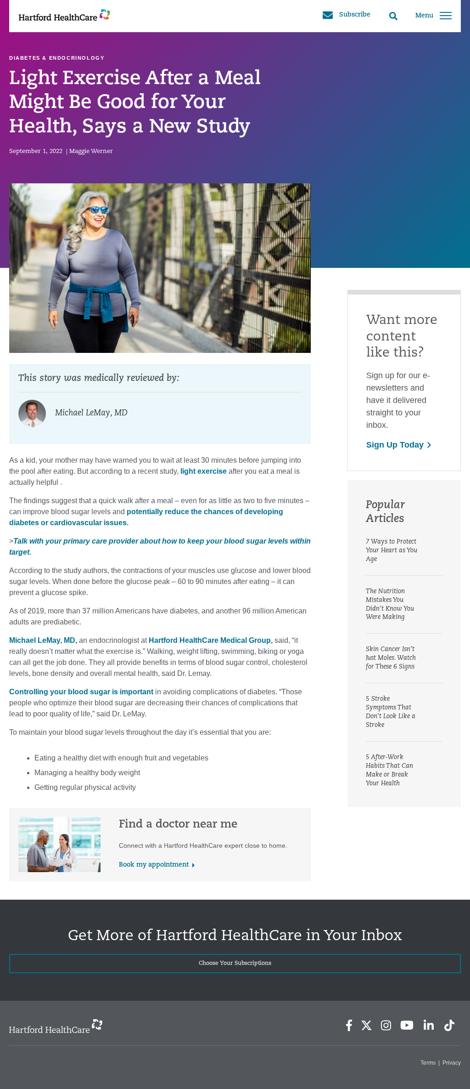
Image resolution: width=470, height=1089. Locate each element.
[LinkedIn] (428, 1025)
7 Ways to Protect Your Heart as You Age (391, 551)
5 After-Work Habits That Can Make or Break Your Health (389, 770)
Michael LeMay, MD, (43, 640)
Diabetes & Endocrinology (56, 58)
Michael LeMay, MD (91, 413)
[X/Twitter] (366, 1025)
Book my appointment (154, 865)
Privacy (451, 1063)
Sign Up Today (395, 444)
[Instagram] (386, 1025)
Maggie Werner (91, 151)
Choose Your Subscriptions (235, 963)
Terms (428, 1063)
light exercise (204, 471)
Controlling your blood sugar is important (81, 692)
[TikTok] (449, 1025)
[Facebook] (349, 1025)
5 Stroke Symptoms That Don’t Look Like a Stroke (390, 712)
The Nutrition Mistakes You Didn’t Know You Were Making (390, 604)
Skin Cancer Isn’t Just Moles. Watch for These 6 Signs (391, 658)
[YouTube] (407, 1025)
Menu (424, 15)
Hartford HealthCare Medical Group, (211, 640)
